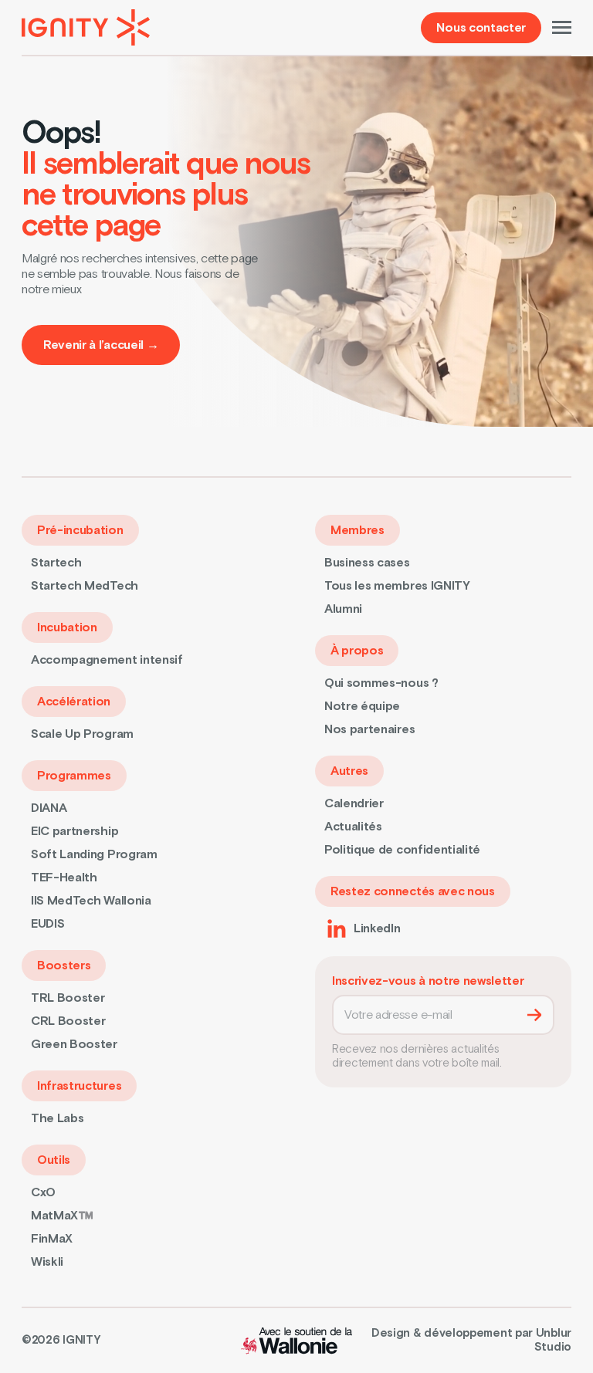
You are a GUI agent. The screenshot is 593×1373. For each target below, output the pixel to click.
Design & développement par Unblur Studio (471, 1340)
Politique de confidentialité (402, 849)
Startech (56, 562)
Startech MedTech (84, 586)
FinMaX (52, 1238)
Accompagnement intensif (107, 660)
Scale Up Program (82, 734)
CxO (43, 1192)
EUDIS (47, 924)
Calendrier (354, 803)
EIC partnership (74, 831)
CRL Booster (68, 1021)
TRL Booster (67, 998)
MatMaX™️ (62, 1215)
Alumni (343, 609)
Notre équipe (362, 706)
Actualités (353, 826)
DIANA (48, 808)
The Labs (57, 1118)
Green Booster (74, 1044)
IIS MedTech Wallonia (91, 900)
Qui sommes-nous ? (381, 683)
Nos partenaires (369, 729)
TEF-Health (64, 877)
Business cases (367, 562)
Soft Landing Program (94, 854)
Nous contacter (481, 28)
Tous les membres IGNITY (397, 586)
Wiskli (47, 1262)
